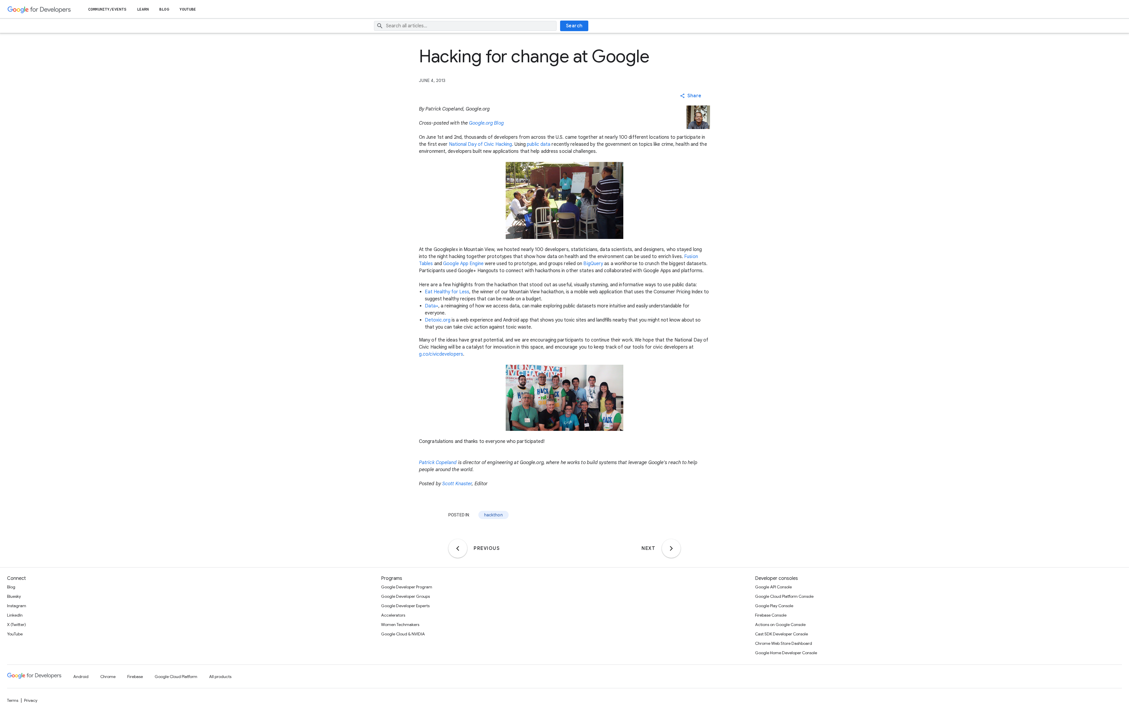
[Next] (671, 548)
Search (574, 26)
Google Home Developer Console (786, 652)
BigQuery (593, 264)
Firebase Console (770, 615)
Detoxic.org (437, 320)
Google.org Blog (486, 123)
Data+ (431, 306)
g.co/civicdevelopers (441, 354)
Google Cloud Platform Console (784, 596)
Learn (143, 9)
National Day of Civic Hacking (480, 144)
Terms (12, 700)
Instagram (16, 605)
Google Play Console (774, 605)
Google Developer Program (406, 587)
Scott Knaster (457, 484)
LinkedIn (15, 615)
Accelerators (393, 615)
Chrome (108, 676)
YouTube (188, 9)
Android (80, 676)
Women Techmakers (400, 624)
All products (220, 676)
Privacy (30, 700)
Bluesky (14, 596)
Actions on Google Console (780, 624)
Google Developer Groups (405, 596)
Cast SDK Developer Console (781, 634)
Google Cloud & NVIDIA (403, 634)
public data (538, 144)
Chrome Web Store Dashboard (783, 643)
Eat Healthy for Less (447, 292)
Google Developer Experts (405, 605)
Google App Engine (463, 264)
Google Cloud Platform (176, 676)
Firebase (135, 676)
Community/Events (107, 9)
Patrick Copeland (438, 463)
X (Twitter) (16, 624)
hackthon (493, 515)
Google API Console (773, 587)
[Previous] (457, 548)
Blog (164, 9)
